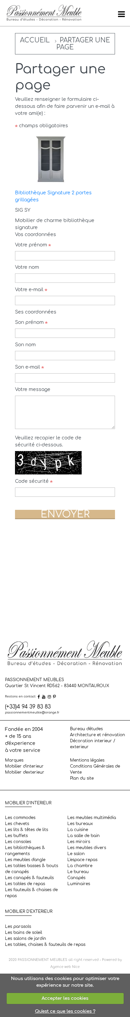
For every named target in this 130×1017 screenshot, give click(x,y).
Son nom (25, 344)
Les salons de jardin (25, 938)
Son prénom (30, 322)
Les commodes (20, 817)
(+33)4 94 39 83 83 (28, 707)
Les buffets (16, 835)
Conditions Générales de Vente (95, 769)
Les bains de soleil (23, 932)
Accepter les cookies (65, 998)
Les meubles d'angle (25, 859)
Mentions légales (87, 760)
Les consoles (18, 841)
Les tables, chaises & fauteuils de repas (45, 944)
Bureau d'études (86, 729)
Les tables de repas (25, 883)
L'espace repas (82, 859)
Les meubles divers (86, 847)
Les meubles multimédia (91, 817)
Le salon (76, 853)
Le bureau (78, 871)
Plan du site (82, 778)
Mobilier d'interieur (24, 766)
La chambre (79, 865)
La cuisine (77, 829)
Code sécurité (32, 481)
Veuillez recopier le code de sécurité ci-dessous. (48, 441)
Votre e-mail (30, 289)
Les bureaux (80, 823)
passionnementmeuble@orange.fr (32, 712)
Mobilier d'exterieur (24, 772)
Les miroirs (78, 841)
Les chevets (17, 823)
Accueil (35, 40)
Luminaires (78, 883)
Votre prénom (31, 244)
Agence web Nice (65, 967)
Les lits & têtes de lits (26, 829)
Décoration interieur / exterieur (92, 744)
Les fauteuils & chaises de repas (31, 892)
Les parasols (18, 926)
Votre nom (27, 267)
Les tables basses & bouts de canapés (31, 868)
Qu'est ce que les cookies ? (65, 1011)
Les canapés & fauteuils (29, 877)
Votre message (32, 389)
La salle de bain (83, 835)
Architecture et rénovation (97, 735)
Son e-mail (28, 367)
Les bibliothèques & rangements (25, 850)
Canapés (76, 877)
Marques (14, 760)
